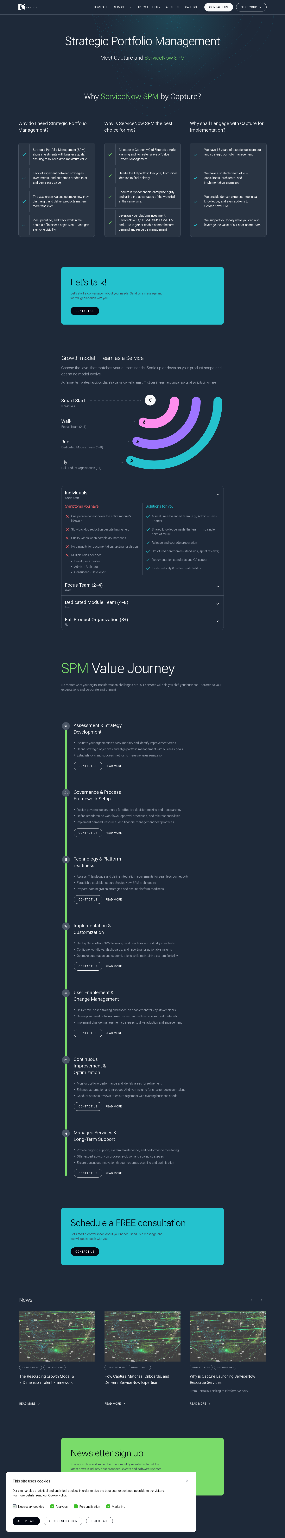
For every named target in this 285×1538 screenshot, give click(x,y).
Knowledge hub (149, 7)
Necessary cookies (31, 1506)
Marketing (118, 1506)
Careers (191, 7)
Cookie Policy (57, 1495)
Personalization (89, 1506)
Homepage (101, 7)
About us (172, 7)
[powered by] (27, 7)
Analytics (62, 1506)
